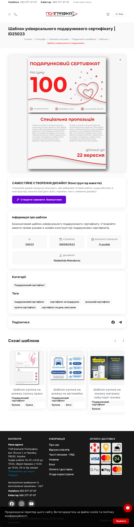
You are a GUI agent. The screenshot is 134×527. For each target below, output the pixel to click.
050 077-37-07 (28, 2)
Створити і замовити (41, 199)
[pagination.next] (123, 340)
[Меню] (9, 14)
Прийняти (121, 521)
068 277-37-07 (60, 2)
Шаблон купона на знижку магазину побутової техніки (107, 393)
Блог (52, 464)
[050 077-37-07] (15, 14)
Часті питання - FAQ (61, 454)
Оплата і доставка (60, 469)
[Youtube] (31, 503)
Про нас (54, 444)
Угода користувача (82, 2)
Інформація (57, 439)
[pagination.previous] (115, 340)
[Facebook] (11, 503)
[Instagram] (21, 503)
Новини (54, 459)
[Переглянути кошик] (107, 14)
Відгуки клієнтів (59, 449)
